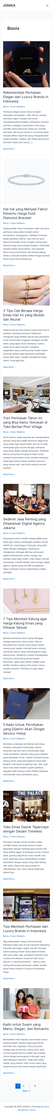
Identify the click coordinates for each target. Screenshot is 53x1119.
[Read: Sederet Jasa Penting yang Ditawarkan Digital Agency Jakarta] (26, 499)
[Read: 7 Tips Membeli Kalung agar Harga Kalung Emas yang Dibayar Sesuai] (26, 601)
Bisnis (6, 106)
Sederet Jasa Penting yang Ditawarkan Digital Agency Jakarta (24, 523)
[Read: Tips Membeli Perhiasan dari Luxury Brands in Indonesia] (26, 904)
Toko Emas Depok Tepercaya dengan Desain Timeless (26, 829)
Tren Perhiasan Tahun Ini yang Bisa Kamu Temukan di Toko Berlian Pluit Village (25, 422)
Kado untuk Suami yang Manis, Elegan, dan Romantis (26, 1026)
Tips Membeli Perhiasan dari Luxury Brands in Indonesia (25, 928)
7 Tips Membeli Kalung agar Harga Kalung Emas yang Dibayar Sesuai (25, 623)
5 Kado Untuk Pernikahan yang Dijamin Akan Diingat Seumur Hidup (24, 729)
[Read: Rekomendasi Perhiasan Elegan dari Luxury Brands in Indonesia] (26, 64)
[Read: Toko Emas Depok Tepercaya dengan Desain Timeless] (26, 806)
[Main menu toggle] (47, 6)
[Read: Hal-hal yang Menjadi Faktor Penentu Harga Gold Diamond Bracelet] (26, 181)
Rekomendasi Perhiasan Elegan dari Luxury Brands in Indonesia (25, 96)
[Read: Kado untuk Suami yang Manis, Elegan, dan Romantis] (26, 1003)
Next (26, 1091)
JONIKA (9, 5)
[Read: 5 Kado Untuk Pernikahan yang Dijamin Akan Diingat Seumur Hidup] (26, 703)
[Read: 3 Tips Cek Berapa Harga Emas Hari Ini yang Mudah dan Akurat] (26, 290)
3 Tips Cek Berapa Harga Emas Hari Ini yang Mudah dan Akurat (23, 315)
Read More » (9, 149)
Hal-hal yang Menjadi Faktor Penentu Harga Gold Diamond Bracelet (25, 213)
